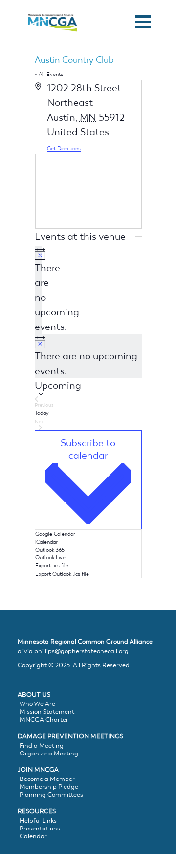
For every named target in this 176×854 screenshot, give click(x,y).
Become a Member (47, 779)
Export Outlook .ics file (62, 573)
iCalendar (46, 541)
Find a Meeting (42, 745)
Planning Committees (51, 794)
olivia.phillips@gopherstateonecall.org (73, 651)
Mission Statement (47, 711)
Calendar (33, 836)
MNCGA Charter (44, 719)
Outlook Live (50, 557)
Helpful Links (38, 820)
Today (42, 412)
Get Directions (64, 148)
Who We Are (37, 704)
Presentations (40, 828)
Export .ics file (51, 565)
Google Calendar (55, 533)
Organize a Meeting (49, 753)
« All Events (49, 74)
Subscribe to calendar (88, 449)
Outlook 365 (50, 549)
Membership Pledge (49, 786)
